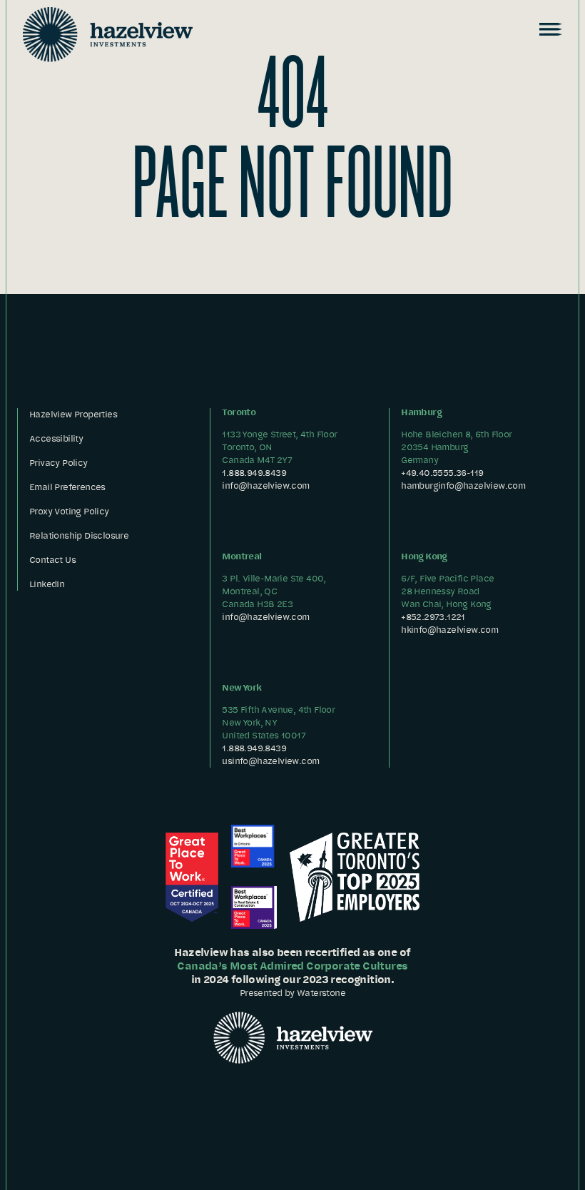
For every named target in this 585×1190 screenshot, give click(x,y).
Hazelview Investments (108, 34)
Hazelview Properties (73, 414)
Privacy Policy (58, 463)
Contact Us (52, 560)
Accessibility (56, 438)
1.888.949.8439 (254, 473)
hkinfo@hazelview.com (449, 630)
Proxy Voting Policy (69, 511)
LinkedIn (46, 584)
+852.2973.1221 (433, 617)
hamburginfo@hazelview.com (463, 485)
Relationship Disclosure (78, 535)
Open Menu (549, 29)
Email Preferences (67, 487)
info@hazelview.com (265, 485)
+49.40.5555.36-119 (442, 473)
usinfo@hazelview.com (270, 761)
